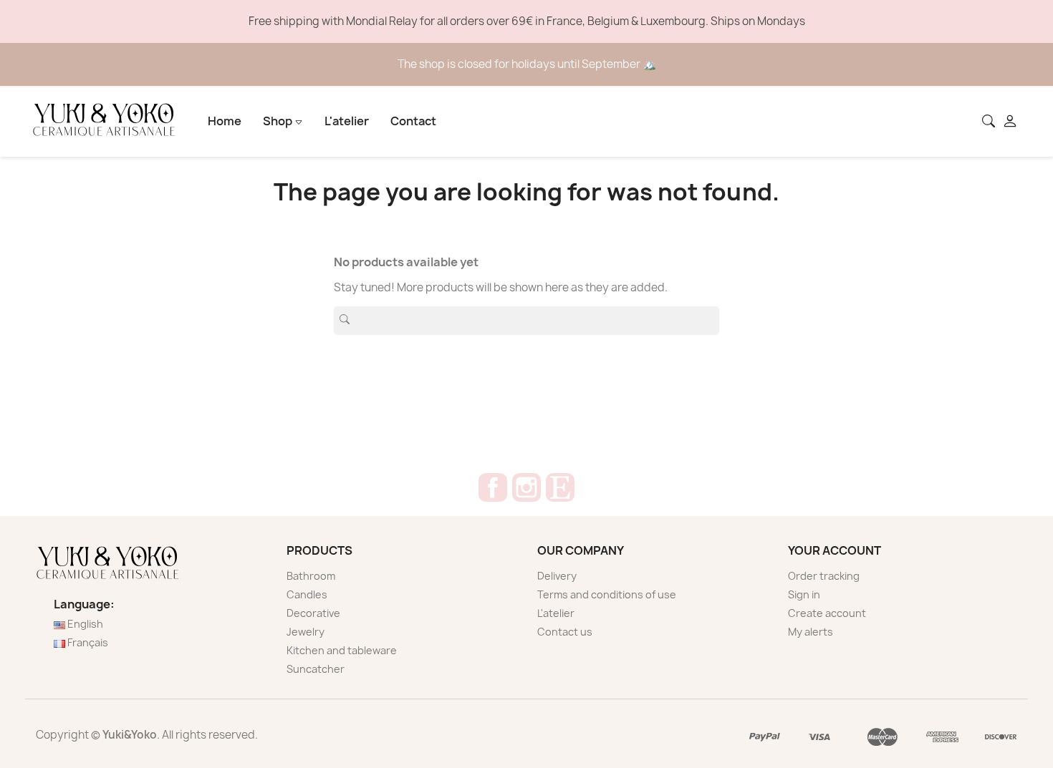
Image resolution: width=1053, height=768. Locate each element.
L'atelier (346, 121)
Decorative (313, 613)
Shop (278, 121)
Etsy (560, 487)
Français (86, 642)
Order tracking (824, 576)
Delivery (557, 576)
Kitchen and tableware (342, 650)
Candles (307, 594)
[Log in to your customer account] (1011, 122)
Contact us (564, 631)
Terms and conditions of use (606, 594)
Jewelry (305, 631)
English (84, 624)
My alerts (810, 631)
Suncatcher (316, 669)
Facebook (493, 487)
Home (224, 121)
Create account (827, 613)
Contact (413, 121)
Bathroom (311, 576)
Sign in (804, 594)
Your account (834, 550)
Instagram (526, 487)
